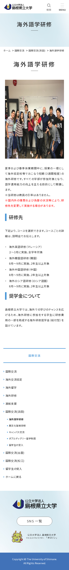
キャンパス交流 (17, 432)
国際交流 (34, 356)
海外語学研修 (16, 419)
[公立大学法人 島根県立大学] (18, 7)
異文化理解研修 (17, 425)
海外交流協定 (14, 379)
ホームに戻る (13, 477)
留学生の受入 (16, 445)
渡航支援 (11, 404)
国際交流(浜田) (15, 412)
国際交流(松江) (15, 461)
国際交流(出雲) (15, 453)
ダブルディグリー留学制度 (22, 438)
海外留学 (11, 387)
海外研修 (11, 395)
